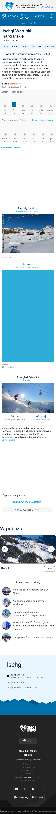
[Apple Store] (37, 796)
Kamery (49, 46)
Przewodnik (10, 46)
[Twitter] (25, 789)
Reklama (27, 754)
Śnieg (24, 46)
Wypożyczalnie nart (27, 509)
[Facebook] (41, 789)
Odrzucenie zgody (28, 780)
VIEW (49, 568)
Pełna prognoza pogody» (43, 120)
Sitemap (28, 774)
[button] (51, 16)
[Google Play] (21, 796)
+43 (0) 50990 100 (15, 682)
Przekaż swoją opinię (10, 147)
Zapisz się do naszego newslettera (28, 759)
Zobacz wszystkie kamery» (28, 267)
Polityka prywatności (28, 767)
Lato (30, 23)
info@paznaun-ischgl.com (22, 687)
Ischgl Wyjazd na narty (27, 501)
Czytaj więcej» (9, 439)
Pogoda (13, 16)
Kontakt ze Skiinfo (28, 750)
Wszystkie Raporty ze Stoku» (28, 211)
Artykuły (40, 16)
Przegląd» (28, 380)
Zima (22, 23)
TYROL (6, 40)
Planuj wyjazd (24, 16)
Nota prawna (28, 764)
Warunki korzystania (28, 770)
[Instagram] (33, 789)
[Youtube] (16, 789)
